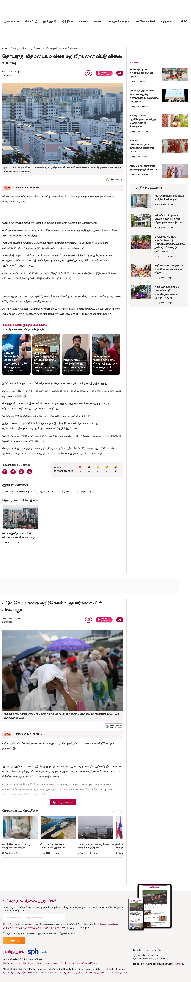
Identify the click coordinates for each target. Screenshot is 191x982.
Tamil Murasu (83, 963)
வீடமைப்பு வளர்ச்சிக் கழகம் (18, 491)
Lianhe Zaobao (52, 963)
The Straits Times (12, 963)
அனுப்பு (14, 940)
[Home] (38, 951)
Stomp (94, 963)
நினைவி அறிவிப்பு (119, 973)
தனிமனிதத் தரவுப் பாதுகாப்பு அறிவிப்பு (42, 927)
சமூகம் (98, 21)
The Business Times (33, 963)
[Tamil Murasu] (13, 951)
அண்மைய (11, 21)
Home (4, 48)
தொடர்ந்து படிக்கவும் (63, 802)
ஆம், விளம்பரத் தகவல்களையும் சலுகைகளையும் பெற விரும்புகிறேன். (41, 933)
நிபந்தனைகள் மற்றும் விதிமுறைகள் (42, 973)
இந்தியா (67, 21)
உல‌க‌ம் (83, 21)
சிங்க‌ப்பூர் (31, 21)
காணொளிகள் (146, 21)
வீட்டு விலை (67, 491)
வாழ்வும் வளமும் (119, 21)
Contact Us (155, 950)
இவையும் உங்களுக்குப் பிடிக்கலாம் (24, 325)
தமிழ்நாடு (49, 21)
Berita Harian (67, 963)
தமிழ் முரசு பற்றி (11, 973)
